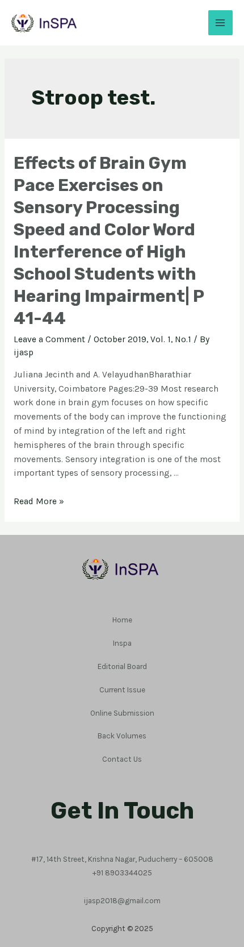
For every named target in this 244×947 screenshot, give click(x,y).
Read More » (39, 501)
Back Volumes (122, 735)
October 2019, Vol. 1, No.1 (142, 339)
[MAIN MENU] (220, 22)
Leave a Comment (49, 339)
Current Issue (122, 689)
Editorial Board (122, 666)
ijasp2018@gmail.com (122, 900)
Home (122, 619)
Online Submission (122, 712)
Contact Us (122, 758)
